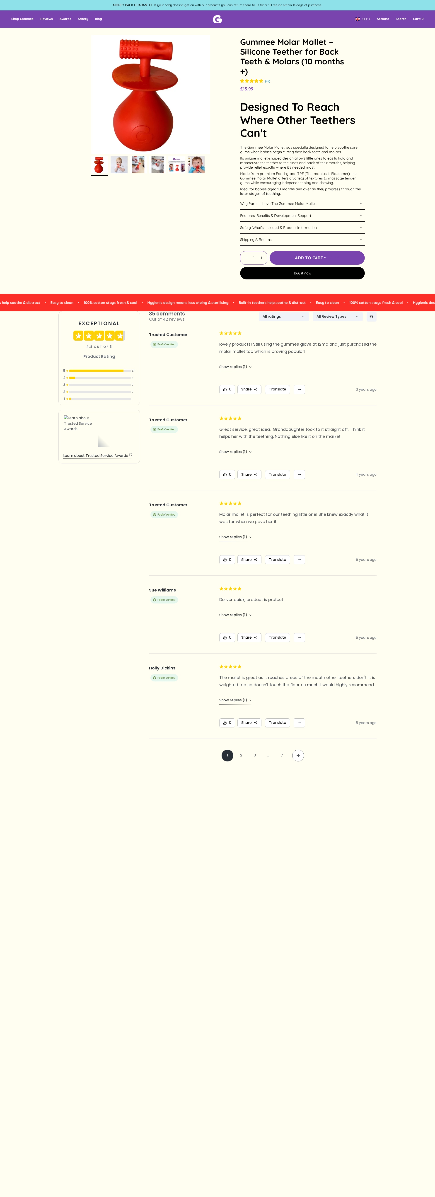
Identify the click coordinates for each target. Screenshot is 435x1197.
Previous (91, 94)
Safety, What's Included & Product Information (278, 227)
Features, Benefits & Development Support (275, 215)
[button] (22, 19)
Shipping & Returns (256, 239)
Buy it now (302, 273)
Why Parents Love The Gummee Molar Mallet (278, 203)
